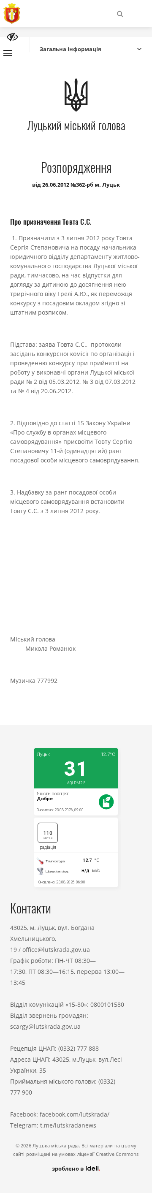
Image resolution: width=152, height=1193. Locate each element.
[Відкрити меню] (7, 53)
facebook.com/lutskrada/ (74, 1114)
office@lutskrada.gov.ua (56, 950)
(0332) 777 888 (78, 1048)
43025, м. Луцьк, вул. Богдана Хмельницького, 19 (52, 939)
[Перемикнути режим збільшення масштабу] (12, 37)
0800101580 (107, 1004)
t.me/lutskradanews (68, 1125)
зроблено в (68, 1168)
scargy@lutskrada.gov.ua (45, 1026)
